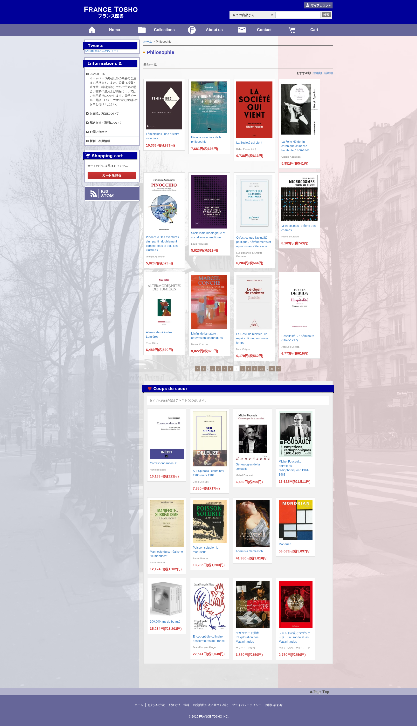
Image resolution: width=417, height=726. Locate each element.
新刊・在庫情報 (100, 141)
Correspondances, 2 (163, 463)
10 (261, 368)
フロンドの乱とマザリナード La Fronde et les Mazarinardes (295, 637)
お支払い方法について (104, 113)
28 (272, 368)
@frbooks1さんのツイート (102, 51)
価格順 (317, 73)
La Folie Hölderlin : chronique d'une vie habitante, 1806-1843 (295, 146)
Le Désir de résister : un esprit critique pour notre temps (252, 338)
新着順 (328, 73)
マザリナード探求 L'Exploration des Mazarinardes (249, 637)
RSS (104, 191)
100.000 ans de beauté (165, 621)
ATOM (107, 195)
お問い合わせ (98, 132)
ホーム (147, 41)
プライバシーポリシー (246, 705)
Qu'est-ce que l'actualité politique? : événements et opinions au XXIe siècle (253, 242)
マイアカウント (318, 5)
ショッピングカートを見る (111, 175)
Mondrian (285, 544)
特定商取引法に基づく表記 (210, 705)
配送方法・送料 (179, 705)
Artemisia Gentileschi (250, 551)
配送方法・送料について (106, 122)
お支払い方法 (156, 705)
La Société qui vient (249, 142)
